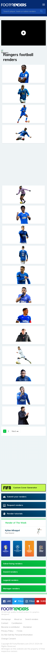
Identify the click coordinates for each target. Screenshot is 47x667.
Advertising (12, 563)
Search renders (31, 619)
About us (18, 619)
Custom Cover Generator (25, 487)
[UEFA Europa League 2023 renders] (29, 549)
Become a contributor (10, 627)
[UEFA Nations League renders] (41, 549)
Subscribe (43, 601)
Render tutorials (15, 513)
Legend (10, 580)
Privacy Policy (7, 631)
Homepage (6, 619)
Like (9, 601)
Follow (21, 601)
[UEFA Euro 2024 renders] (5, 549)
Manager (11, 588)
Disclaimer (27, 627)
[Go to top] (15, 609)
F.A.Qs (19, 631)
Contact (4, 623)
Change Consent (8, 638)
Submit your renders (16, 496)
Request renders (15, 505)
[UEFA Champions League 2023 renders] (17, 549)
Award (10, 572)
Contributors (17, 623)
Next (14, 431)
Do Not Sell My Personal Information (17, 634)
